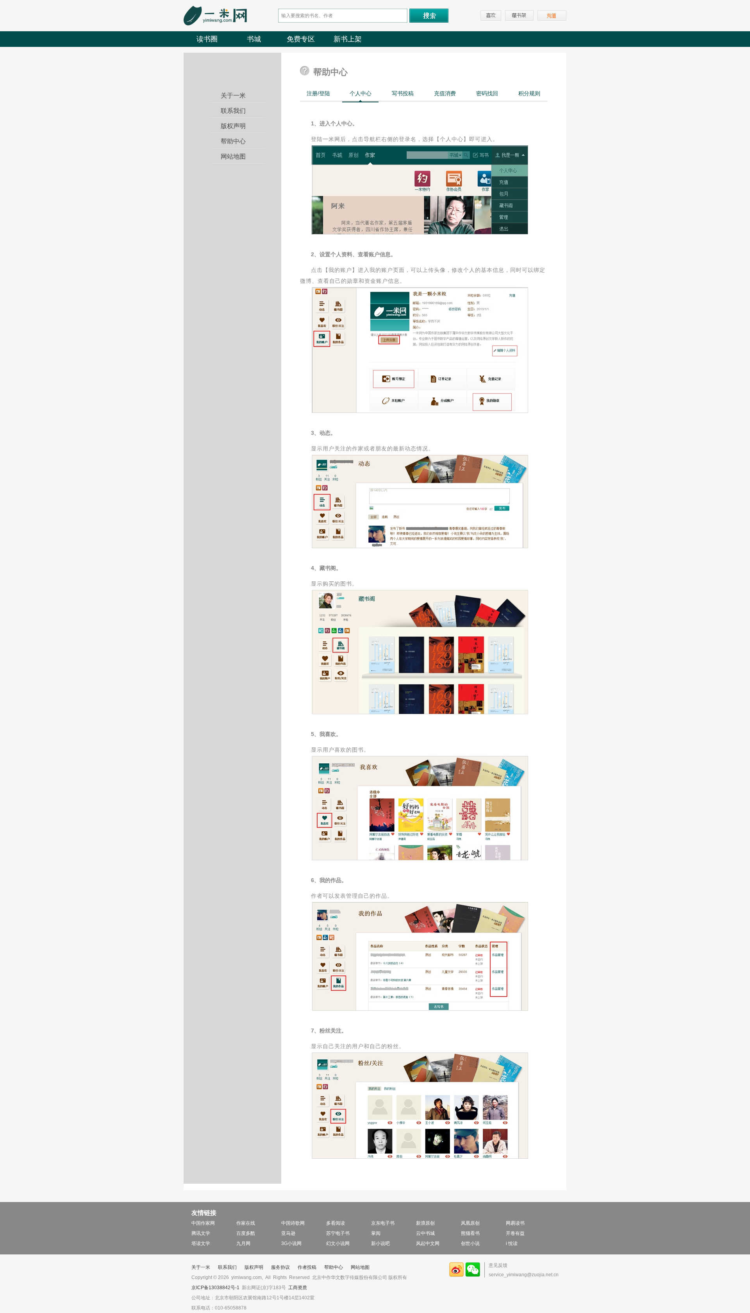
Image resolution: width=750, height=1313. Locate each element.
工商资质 (297, 1287)
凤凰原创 (470, 1223)
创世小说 (470, 1243)
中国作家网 (203, 1223)
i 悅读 (512, 1243)
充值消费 (445, 93)
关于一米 (233, 95)
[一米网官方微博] (456, 1275)
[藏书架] (519, 15)
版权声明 (233, 126)
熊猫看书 (470, 1233)
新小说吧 (380, 1243)
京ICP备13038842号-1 (215, 1287)
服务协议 (280, 1267)
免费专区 (301, 39)
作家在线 (245, 1223)
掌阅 (375, 1233)
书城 (254, 39)
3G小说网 (291, 1243)
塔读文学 (200, 1243)
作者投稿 (307, 1267)
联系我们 (233, 110)
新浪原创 (425, 1223)
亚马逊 (288, 1233)
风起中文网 (427, 1243)
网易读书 (515, 1223)
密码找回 (487, 93)
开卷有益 (515, 1233)
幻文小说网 (338, 1243)
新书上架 (348, 39)
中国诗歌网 (293, 1223)
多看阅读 (335, 1223)
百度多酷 (245, 1233)
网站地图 (233, 156)
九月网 (243, 1243)
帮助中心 (233, 141)
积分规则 (529, 93)
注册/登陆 (318, 93)
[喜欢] (490, 15)
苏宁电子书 (338, 1233)
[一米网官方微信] (472, 1275)
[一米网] (215, 24)
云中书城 (425, 1233)
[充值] (552, 15)
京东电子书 (383, 1223)
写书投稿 (403, 93)
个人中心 (360, 93)
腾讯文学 (200, 1233)
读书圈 (207, 39)
